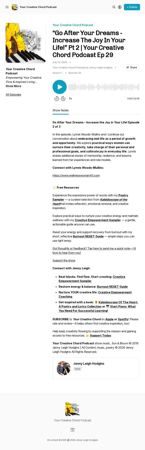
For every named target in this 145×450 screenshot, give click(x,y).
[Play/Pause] (60, 87)
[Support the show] (120, 7)
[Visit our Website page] (72, 430)
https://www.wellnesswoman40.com (76, 175)
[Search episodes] (114, 7)
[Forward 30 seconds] (63, 98)
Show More (13, 86)
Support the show (64, 260)
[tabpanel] (96, 238)
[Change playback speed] (70, 98)
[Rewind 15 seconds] (56, 98)
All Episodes (13, 94)
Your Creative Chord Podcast (38, 6)
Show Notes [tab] (61, 110)
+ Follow (132, 6)
